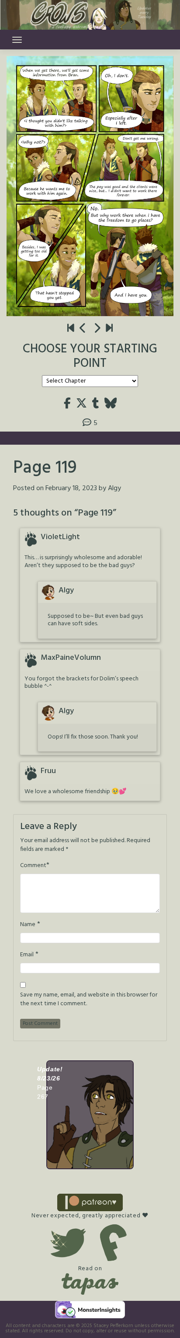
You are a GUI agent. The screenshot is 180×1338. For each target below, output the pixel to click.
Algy (114, 488)
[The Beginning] (70, 329)
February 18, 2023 (71, 488)
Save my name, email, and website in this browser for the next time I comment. (88, 999)
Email (27, 955)
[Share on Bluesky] (110, 404)
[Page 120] (96, 329)
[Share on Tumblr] (95, 404)
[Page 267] (109, 329)
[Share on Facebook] (67, 404)
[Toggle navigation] (17, 39)
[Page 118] (83, 329)
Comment (33, 865)
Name (27, 924)
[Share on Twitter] (81, 404)
